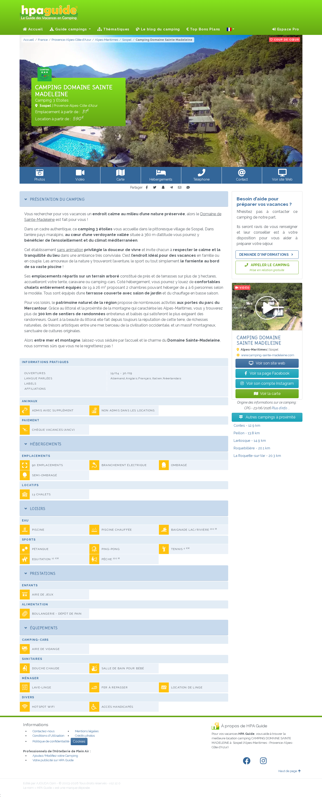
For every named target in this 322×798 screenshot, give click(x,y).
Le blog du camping (160, 29)
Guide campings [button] (71, 29)
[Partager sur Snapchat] (163, 187)
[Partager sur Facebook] (147, 187)
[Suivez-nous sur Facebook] (247, 761)
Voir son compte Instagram (270, 383)
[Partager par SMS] (188, 187)
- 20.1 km (252, 448)
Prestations (42, 573)
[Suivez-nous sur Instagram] (264, 761)
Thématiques (115, 29)
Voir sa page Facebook (269, 373)
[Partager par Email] (179, 187)
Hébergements (45, 444)
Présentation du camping (57, 199)
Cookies (79, 741)
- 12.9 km (247, 425)
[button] (230, 29)
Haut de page (287, 771)
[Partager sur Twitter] (154, 187)
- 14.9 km (250, 440)
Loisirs (37, 508)
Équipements (43, 627)
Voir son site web (270, 363)
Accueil (35, 29)
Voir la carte (270, 393)
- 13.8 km (247, 433)
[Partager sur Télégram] (171, 187)
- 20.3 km (257, 456)
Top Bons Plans (204, 29)
